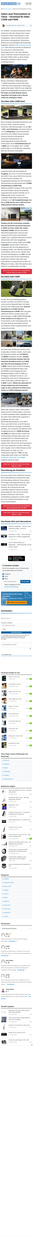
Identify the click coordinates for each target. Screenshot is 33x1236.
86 (28, 708)
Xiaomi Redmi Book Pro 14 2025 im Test (19, 820)
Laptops (6, 916)
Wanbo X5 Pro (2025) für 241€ (17, 1032)
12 (31, 853)
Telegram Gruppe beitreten (17, 602)
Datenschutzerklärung (11, 587)
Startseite (5, 9)
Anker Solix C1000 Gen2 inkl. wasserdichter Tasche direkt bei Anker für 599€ (16, 271)
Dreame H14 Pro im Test (15, 827)
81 (28, 730)
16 (28, 838)
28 (31, 794)
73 (28, 686)
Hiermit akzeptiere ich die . (12, 586)
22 (28, 738)
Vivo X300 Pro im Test (15, 684)
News (10, 9)
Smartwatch (7, 905)
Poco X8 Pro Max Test (15, 721)
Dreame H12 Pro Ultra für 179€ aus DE (19, 1025)
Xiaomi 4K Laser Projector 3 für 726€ (19, 1040)
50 (28, 723)
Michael (10, 25)
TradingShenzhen (8, 779)
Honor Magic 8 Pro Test (15, 699)
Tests (6, 576)
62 (28, 716)
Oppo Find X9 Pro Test (15, 691)
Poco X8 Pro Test (13, 728)
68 (28, 693)
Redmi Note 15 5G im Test (16, 736)
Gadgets (6, 890)
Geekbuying (7, 771)
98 (28, 679)
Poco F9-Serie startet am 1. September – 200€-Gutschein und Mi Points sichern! (20, 545)
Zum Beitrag (12, 941)
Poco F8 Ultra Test (14, 713)
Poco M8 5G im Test (14, 743)
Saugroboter (7, 912)
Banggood (6, 764)
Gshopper (6, 775)
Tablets (6, 897)
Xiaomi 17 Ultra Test (14, 677)
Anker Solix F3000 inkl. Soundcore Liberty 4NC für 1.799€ (16, 465)
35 (28, 701)
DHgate (6, 768)
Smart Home (7, 909)
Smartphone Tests (9, 882)
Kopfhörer (6, 901)
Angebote (7, 574)
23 (28, 745)
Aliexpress (6, 760)
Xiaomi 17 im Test (13, 706)
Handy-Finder (7, 886)
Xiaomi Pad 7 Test (13, 805)
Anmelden (26, 581)
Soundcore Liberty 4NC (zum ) (13, 457)
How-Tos (6, 894)
